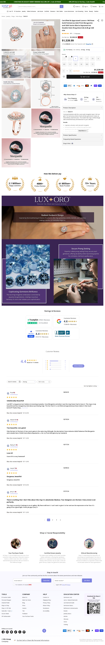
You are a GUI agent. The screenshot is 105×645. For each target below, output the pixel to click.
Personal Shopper (6, 600)
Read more (25, 408)
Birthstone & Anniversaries (71, 608)
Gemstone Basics (68, 605)
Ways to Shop (5, 605)
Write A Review (78, 366)
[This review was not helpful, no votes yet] (26, 413)
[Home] (10, 6)
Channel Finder (6, 603)
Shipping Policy (47, 600)
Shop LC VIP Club (6, 608)
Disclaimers (46, 608)
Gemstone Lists (68, 597)
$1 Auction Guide (6, 597)
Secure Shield (5, 613)
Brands (65, 611)
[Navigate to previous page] (44, 520)
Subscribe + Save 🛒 (7, 611)
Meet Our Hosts (26, 600)
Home (65, 622)
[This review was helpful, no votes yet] (23, 485)
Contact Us (46, 597)
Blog (23, 603)
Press (23, 605)
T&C (23, 611)
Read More (82, 130)
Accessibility (46, 611)
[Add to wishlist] (102, 20)
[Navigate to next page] (60, 520)
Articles (66, 616)
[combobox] (39, 6)
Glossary (66, 619)
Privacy (68, 584)
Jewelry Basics (67, 613)
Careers (24, 608)
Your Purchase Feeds (28, 616)
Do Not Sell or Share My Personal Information (33, 640)
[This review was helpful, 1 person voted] (23, 438)
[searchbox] (12, 381)
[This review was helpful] (23, 413)
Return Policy (46, 605)
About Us (24, 597)
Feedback (24, 613)
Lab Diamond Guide (69, 603)
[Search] (61, 6)
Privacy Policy (46, 603)
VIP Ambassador (6, 616)
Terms (63, 584)
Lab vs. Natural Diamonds (70, 600)
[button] (92, 44)
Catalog (66, 624)
